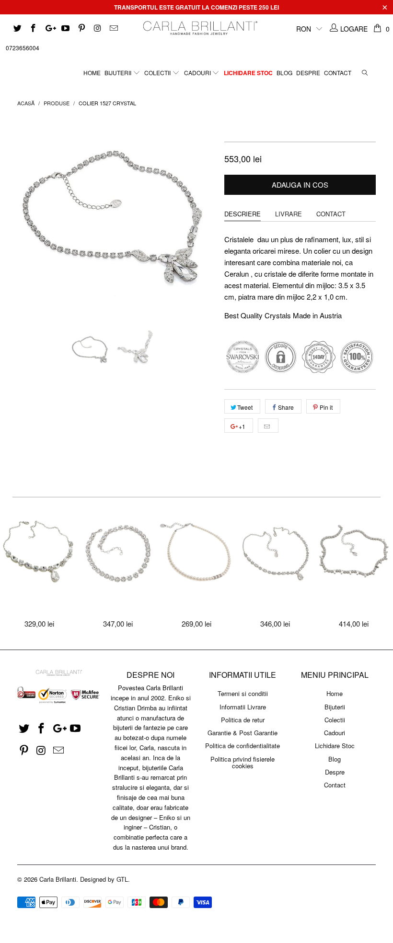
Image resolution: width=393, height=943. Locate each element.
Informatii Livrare (243, 706)
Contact (337, 72)
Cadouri (198, 72)
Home (92, 72)
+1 (241, 426)
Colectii (158, 72)
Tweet (245, 407)
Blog (284, 72)
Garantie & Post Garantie (242, 732)
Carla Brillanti (57, 879)
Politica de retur (243, 719)
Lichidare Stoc (248, 72)
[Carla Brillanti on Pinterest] (81, 29)
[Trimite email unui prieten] (268, 425)
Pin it (326, 407)
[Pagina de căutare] (365, 70)
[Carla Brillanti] (199, 28)
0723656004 (22, 48)
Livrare (288, 213)
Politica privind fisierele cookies (242, 762)
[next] (204, 216)
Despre (308, 72)
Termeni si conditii (243, 693)
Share (286, 407)
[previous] (27, 216)
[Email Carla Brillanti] (113, 29)
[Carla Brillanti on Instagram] (97, 29)
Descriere (242, 213)
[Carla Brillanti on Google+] (49, 29)
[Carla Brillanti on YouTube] (65, 29)
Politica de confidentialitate (242, 745)
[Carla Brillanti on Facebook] (33, 29)
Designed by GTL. (105, 879)
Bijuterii (118, 72)
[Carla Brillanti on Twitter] (17, 29)
